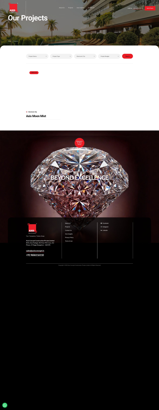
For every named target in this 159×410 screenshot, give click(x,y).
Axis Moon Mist (36, 116)
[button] (138, 8)
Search (127, 56)
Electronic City (32, 112)
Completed (34, 72)
